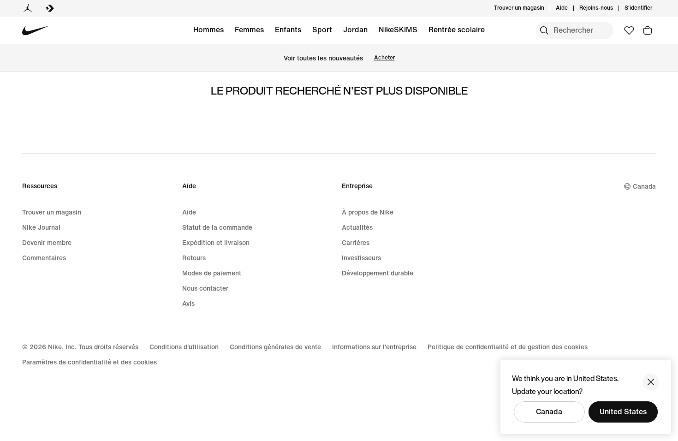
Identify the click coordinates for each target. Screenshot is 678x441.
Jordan (355, 30)
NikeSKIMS (398, 30)
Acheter (384, 58)
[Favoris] (629, 30)
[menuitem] (570, 8)
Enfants (288, 30)
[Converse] (49, 8)
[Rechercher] (544, 30)
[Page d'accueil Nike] (35, 30)
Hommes (208, 30)
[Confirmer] (650, 382)
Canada (549, 412)
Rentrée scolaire (456, 30)
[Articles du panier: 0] (647, 30)
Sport (322, 30)
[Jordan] (27, 8)
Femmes (249, 30)
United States (623, 412)
